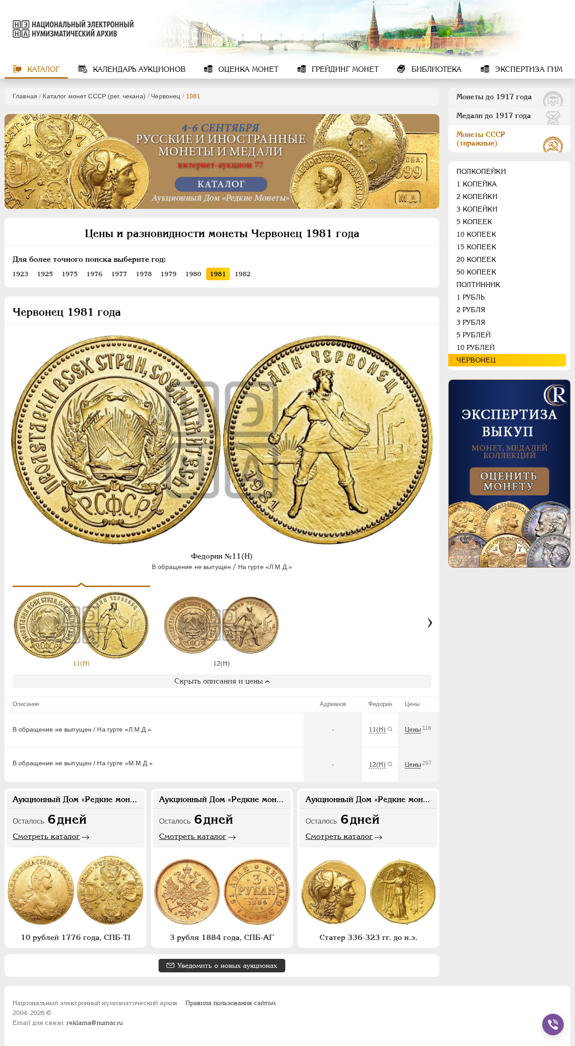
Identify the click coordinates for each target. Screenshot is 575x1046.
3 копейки (476, 209)
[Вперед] (429, 622)
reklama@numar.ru (94, 1022)
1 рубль (470, 297)
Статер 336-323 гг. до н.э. (368, 937)
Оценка (247, 69)
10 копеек (476, 234)
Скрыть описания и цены (218, 681)
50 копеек (476, 272)
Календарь (138, 69)
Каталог (42, 69)
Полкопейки (481, 171)
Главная (25, 96)
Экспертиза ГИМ (527, 69)
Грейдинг (344, 69)
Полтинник (478, 284)
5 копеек (474, 221)
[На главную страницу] (69, 28)
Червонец (165, 96)
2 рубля (470, 309)
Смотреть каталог (46, 836)
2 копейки (476, 196)
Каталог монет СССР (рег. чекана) (94, 96)
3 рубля (470, 322)
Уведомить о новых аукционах (227, 965)
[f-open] (553, 1024)
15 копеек (476, 247)
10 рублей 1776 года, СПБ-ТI (75, 937)
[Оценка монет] (509, 474)
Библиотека (435, 69)
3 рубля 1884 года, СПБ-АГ (222, 937)
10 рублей (475, 347)
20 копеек (476, 259)
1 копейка (476, 184)
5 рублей (473, 335)
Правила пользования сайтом (231, 1002)
